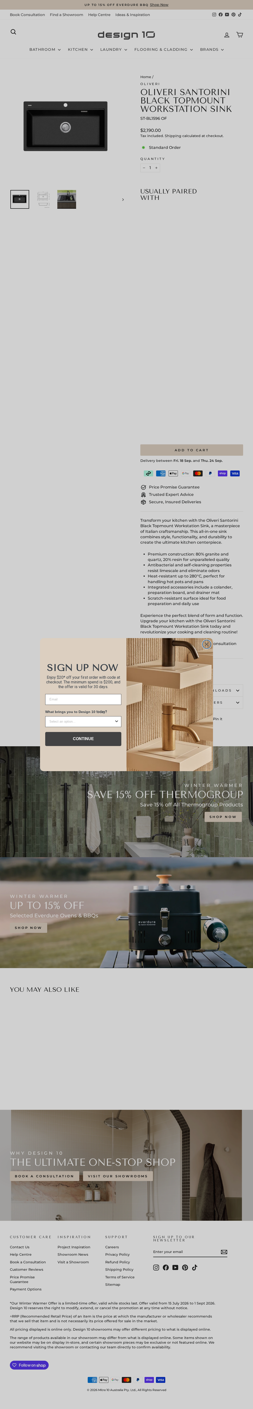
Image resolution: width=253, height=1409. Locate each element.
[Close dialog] (206, 644)
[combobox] (81, 721)
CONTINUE (83, 739)
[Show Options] (116, 721)
